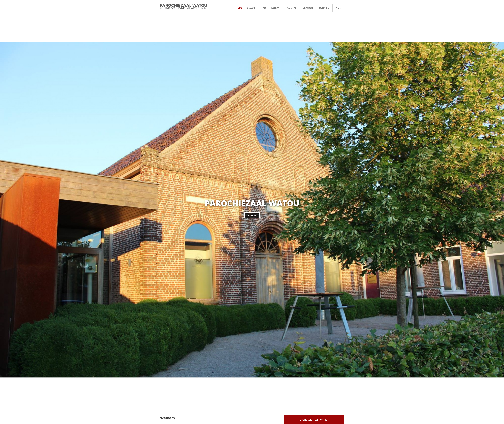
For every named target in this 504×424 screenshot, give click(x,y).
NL (337, 7)
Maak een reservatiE (313, 419)
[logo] (190, 6)
